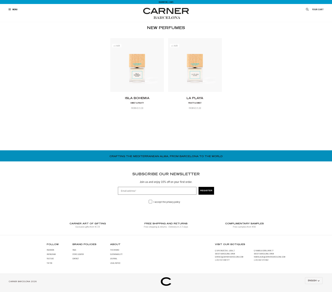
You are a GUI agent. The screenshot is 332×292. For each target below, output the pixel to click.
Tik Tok (49, 263)
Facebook (50, 249)
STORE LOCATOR (78, 254)
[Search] (303, 9)
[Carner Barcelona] (166, 280)
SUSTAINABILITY (116, 254)
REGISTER (206, 191)
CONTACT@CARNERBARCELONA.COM (229, 256)
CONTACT (75, 258)
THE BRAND (114, 249)
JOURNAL (113, 258)
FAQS (74, 249)
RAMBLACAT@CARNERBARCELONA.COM (269, 256)
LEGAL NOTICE (115, 263)
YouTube (50, 258)
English (312, 280)
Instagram (51, 254)
